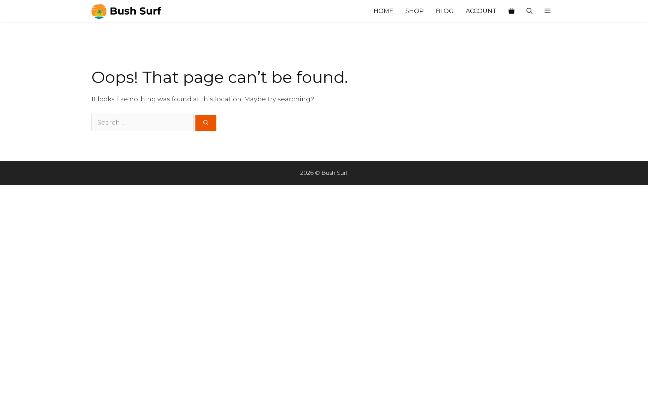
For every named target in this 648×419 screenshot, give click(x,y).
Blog (445, 11)
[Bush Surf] (129, 11)
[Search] (205, 123)
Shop (414, 11)
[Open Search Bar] (529, 11)
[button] (547, 11)
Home (383, 11)
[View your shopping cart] (511, 11)
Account (481, 11)
